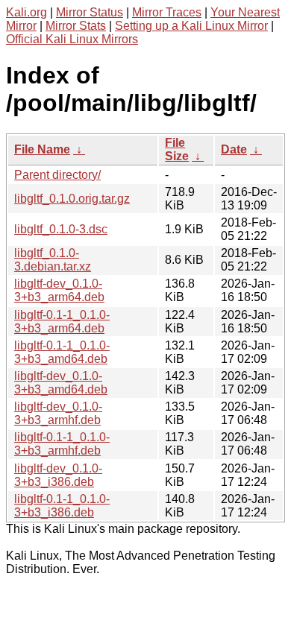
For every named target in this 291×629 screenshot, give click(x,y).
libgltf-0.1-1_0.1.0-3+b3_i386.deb (62, 506)
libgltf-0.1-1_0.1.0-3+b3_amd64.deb (62, 352)
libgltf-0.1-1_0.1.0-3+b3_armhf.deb (62, 444)
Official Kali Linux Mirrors (72, 39)
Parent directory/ (57, 174)
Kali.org (26, 12)
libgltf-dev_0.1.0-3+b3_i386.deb (58, 475)
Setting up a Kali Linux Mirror (191, 25)
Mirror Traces (166, 12)
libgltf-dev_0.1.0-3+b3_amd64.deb (60, 383)
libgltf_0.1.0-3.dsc (60, 229)
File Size (177, 149)
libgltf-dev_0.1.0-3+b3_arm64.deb (59, 290)
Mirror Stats (76, 25)
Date (234, 149)
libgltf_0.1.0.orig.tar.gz (72, 198)
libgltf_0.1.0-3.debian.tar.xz (52, 260)
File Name (42, 149)
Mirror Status (89, 12)
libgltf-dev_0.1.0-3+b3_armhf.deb (58, 413)
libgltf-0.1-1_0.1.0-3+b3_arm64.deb (62, 322)
